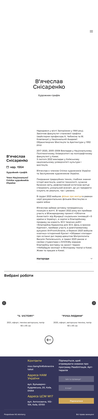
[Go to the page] (45, 31)
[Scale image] (25, 297)
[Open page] (49, 5)
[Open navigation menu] (91, 31)
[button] (65, 258)
